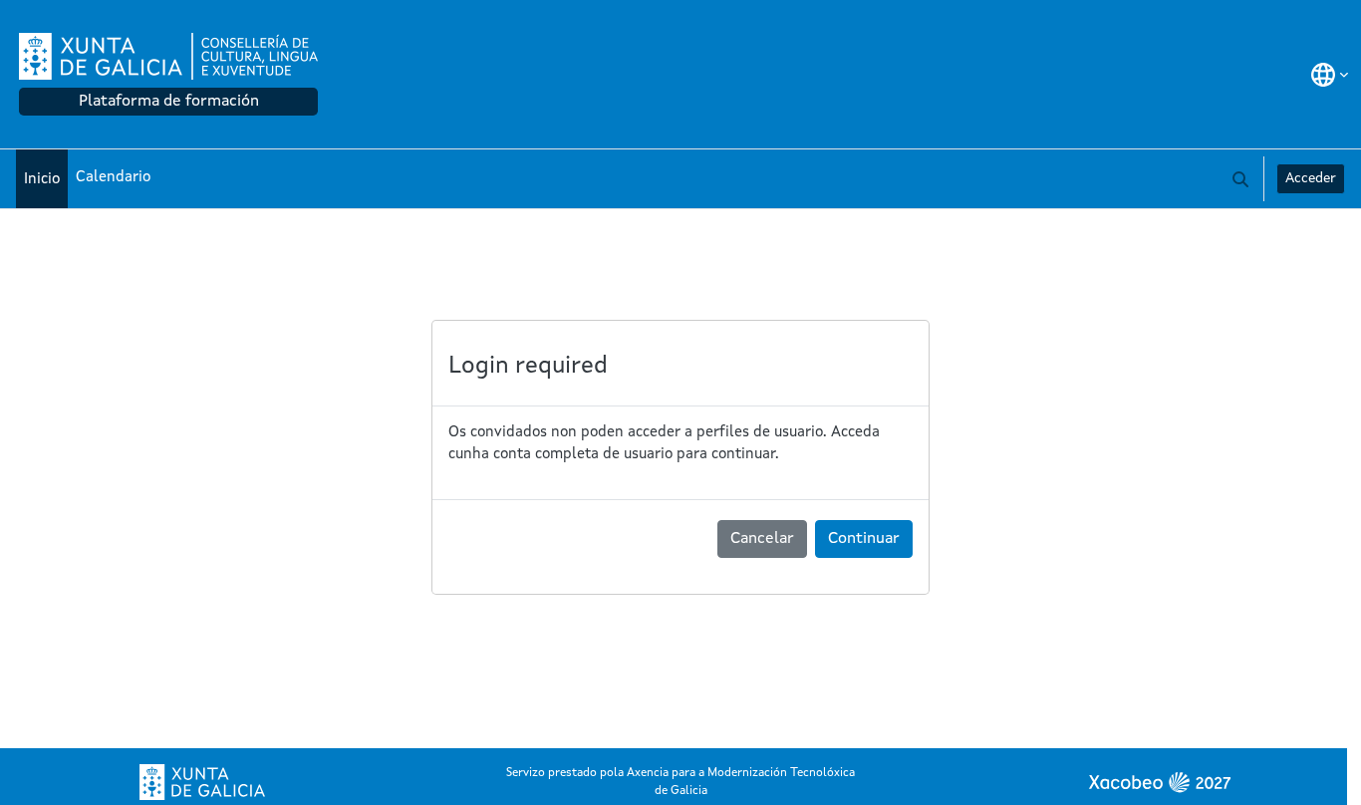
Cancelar (762, 539)
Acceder (1310, 178)
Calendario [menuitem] (113, 177)
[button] (1329, 75)
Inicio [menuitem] (42, 179)
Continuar (864, 539)
